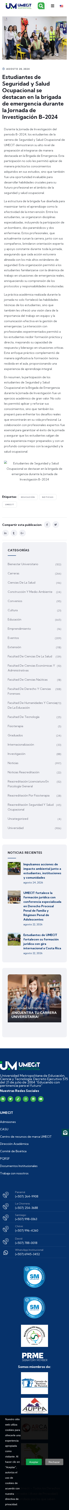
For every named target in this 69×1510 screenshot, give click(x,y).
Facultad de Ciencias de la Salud (30, 656)
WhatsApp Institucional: (29, 1250)
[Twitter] (10, 1099)
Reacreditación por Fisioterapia (28, 795)
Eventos (13, 638)
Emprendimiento (19, 628)
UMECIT (9, 504)
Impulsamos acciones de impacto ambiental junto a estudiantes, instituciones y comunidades (42, 870)
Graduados (15, 735)
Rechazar (54, 1462)
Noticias (48, 497)
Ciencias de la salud (21, 582)
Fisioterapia (15, 726)
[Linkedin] (33, 1099)
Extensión (14, 647)
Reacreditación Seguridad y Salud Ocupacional (31, 807)
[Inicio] (20, 1065)
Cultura (13, 610)
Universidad (16, 828)
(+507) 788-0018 (26, 1243)
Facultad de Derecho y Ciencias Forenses (29, 691)
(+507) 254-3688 (26, 1208)
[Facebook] (3, 1099)
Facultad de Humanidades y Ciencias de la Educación (32, 705)
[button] (52, 6)
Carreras (13, 573)
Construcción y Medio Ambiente (30, 592)
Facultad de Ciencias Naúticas (28, 679)
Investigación (16, 754)
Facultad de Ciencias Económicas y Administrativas (31, 668)
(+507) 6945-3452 (27, 1254)
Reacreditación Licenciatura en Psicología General (28, 784)
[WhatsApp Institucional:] (6, 1253)
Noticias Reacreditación (23, 772)
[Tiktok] (18, 1099)
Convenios (15, 601)
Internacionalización (21, 744)
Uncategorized (18, 818)
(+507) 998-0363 (26, 1219)
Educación (28, 497)
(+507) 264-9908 (26, 1196)
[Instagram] (26, 1099)
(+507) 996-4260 (26, 1230)
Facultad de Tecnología (23, 717)
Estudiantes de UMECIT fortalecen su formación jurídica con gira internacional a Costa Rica (42, 941)
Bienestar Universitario (23, 564)
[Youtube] (41, 1099)
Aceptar (33, 1462)
